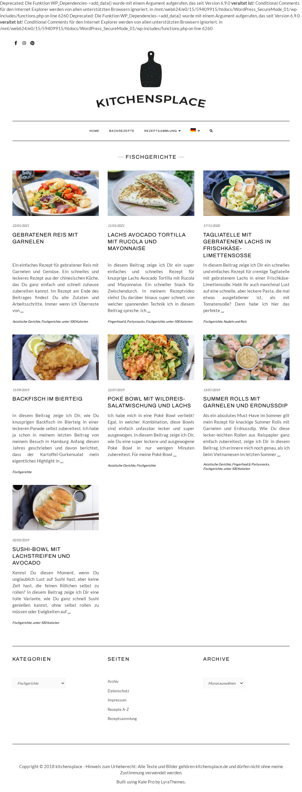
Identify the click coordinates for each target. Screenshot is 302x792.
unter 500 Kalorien (75, 321)
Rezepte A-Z (118, 709)
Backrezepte (121, 130)
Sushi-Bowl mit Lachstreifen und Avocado (41, 556)
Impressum (117, 700)
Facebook (16, 42)
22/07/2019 (116, 390)
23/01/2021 (20, 225)
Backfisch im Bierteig (47, 399)
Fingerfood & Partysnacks (126, 321)
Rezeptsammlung (161, 130)
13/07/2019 (211, 390)
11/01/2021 (116, 225)
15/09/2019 (20, 390)
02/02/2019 (20, 540)
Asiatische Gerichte (26, 321)
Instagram (24, 42)
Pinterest (32, 42)
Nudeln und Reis (235, 321)
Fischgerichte (50, 321)
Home (94, 130)
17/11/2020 (211, 225)
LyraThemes (173, 781)
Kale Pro (146, 781)
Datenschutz (118, 690)
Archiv (113, 681)
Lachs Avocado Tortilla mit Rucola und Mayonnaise (147, 242)
